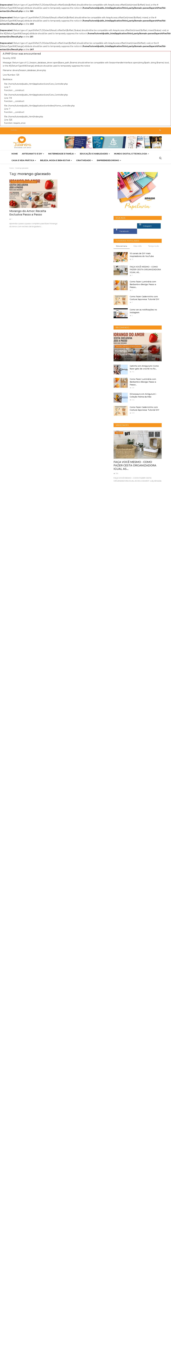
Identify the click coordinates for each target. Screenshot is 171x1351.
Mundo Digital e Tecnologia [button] (130, 154)
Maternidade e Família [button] (61, 154)
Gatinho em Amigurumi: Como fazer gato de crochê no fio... (144, 367)
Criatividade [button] (83, 160)
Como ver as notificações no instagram (143, 311)
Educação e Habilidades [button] (94, 154)
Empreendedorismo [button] (108, 160)
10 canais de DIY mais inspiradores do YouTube (142, 254)
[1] (160, 130)
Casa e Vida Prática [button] (23, 160)
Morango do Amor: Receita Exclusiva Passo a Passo (27, 212)
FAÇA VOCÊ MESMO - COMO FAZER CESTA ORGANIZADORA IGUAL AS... (145, 270)
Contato (14, 130)
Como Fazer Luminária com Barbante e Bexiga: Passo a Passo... (143, 284)
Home (14, 154)
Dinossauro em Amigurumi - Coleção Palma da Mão (143, 395)
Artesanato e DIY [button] (32, 154)
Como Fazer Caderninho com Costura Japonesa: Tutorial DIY (144, 298)
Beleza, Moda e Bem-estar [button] (55, 160)
